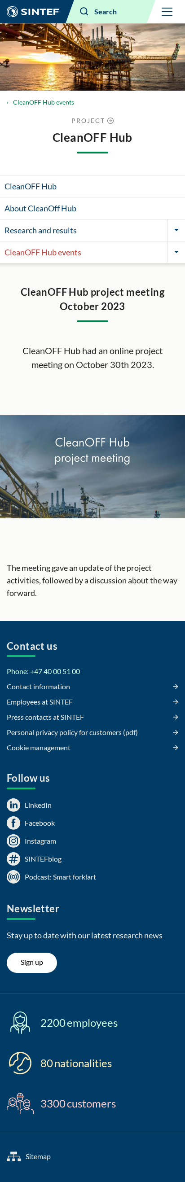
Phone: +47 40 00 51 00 (43, 671)
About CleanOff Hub (40, 208)
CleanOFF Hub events (43, 102)
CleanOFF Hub (30, 186)
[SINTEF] (33, 11)
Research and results (40, 230)
